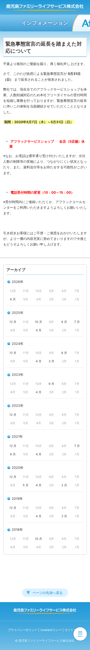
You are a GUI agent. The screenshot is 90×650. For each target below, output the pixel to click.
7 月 (77, 322)
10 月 (38, 322)
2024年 (17, 344)
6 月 (13, 299)
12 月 (12, 322)
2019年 (17, 498)
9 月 (51, 383)
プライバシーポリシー (22, 630)
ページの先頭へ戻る (47, 593)
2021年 (17, 436)
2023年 (17, 374)
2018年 (17, 529)
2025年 (17, 313)
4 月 (38, 330)
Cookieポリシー (51, 630)
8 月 (64, 322)
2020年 (17, 468)
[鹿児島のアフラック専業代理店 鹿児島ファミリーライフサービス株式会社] (45, 7)
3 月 (51, 361)
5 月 (25, 485)
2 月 (64, 485)
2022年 (17, 405)
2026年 (17, 282)
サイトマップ (73, 630)
